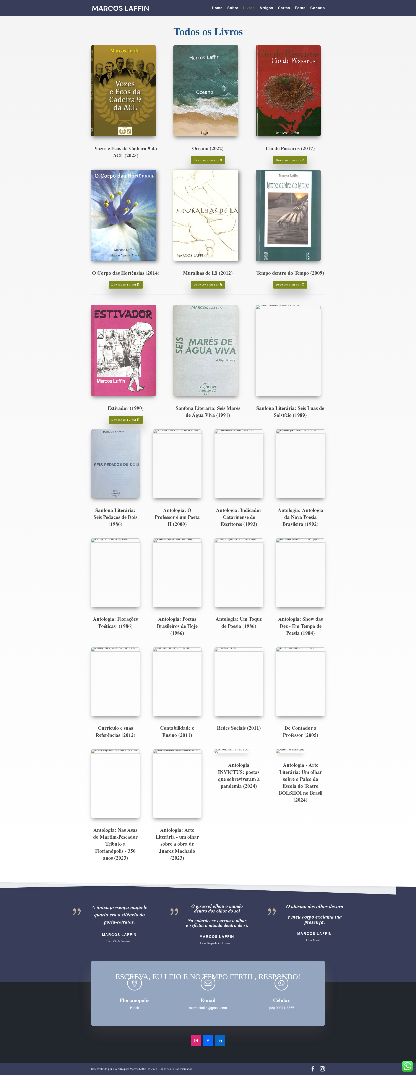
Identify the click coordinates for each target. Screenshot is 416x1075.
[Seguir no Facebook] (208, 1040)
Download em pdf (206, 160)
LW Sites (118, 1068)
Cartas (284, 8)
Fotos (300, 8)
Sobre (232, 8)
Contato (317, 8)
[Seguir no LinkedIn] (220, 1040)
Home (217, 8)
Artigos (266, 8)
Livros (249, 8)
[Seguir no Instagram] (196, 1040)
